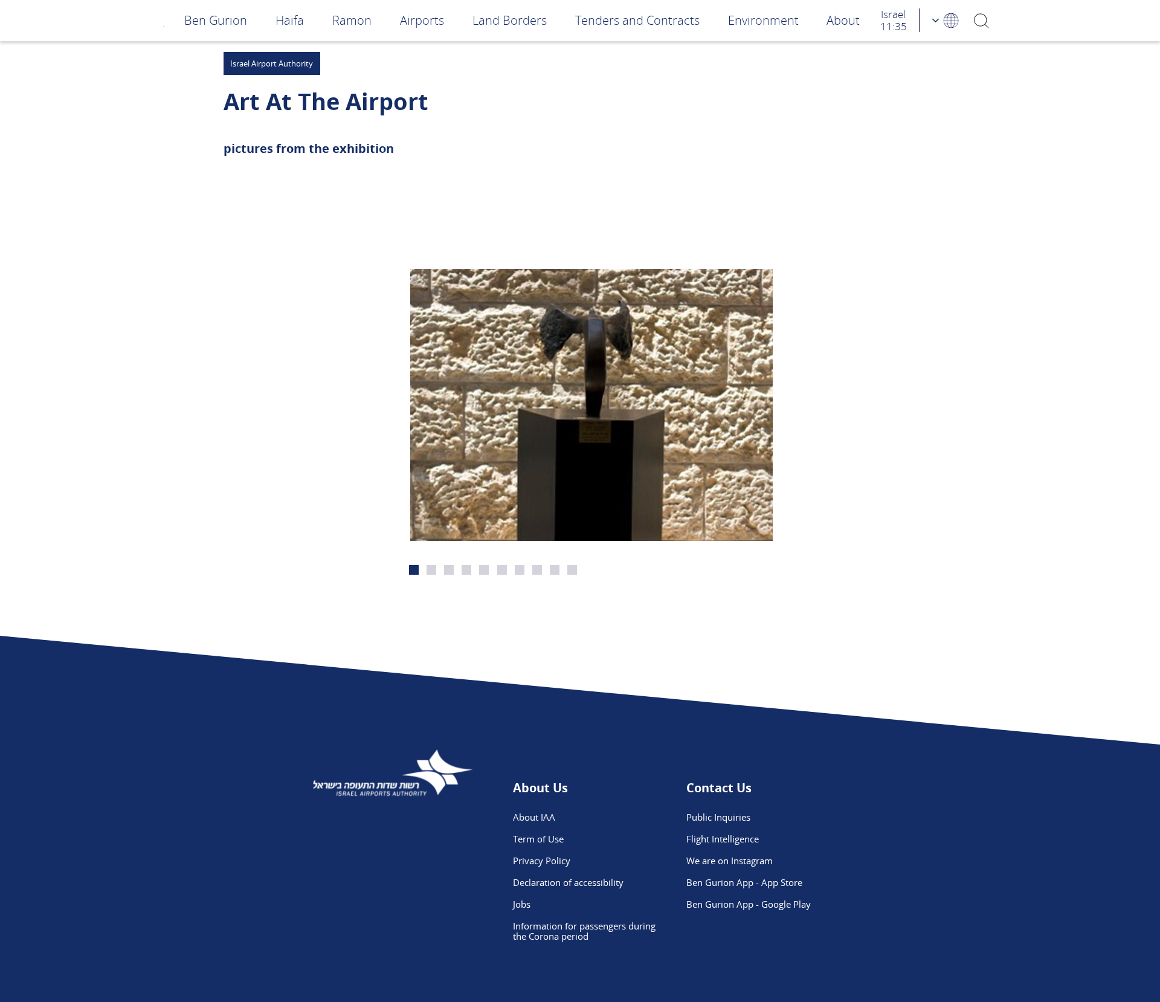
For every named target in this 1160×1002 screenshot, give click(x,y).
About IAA (534, 817)
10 (572, 570)
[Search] (981, 20)
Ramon (352, 20)
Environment (763, 20)
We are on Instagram (729, 861)
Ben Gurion (215, 20)
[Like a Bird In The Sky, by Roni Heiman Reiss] (591, 405)
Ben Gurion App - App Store (744, 882)
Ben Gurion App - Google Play (748, 904)
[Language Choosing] (946, 20)
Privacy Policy (541, 861)
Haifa (290, 20)
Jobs (521, 904)
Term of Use (538, 839)
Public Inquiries (718, 817)
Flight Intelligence (722, 839)
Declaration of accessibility (568, 882)
